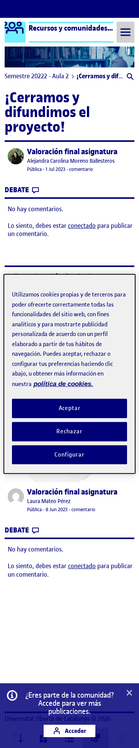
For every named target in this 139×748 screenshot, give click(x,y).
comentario (81, 169)
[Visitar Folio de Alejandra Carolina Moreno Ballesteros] (16, 156)
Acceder (75, 731)
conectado (82, 225)
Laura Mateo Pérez (49, 501)
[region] (69, 374)
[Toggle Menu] (125, 32)
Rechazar (69, 431)
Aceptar (70, 408)
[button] (129, 77)
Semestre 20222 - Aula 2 (37, 76)
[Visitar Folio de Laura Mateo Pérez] (16, 496)
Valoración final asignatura (72, 151)
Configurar (69, 454)
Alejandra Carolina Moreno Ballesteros (71, 161)
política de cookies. (63, 383)
